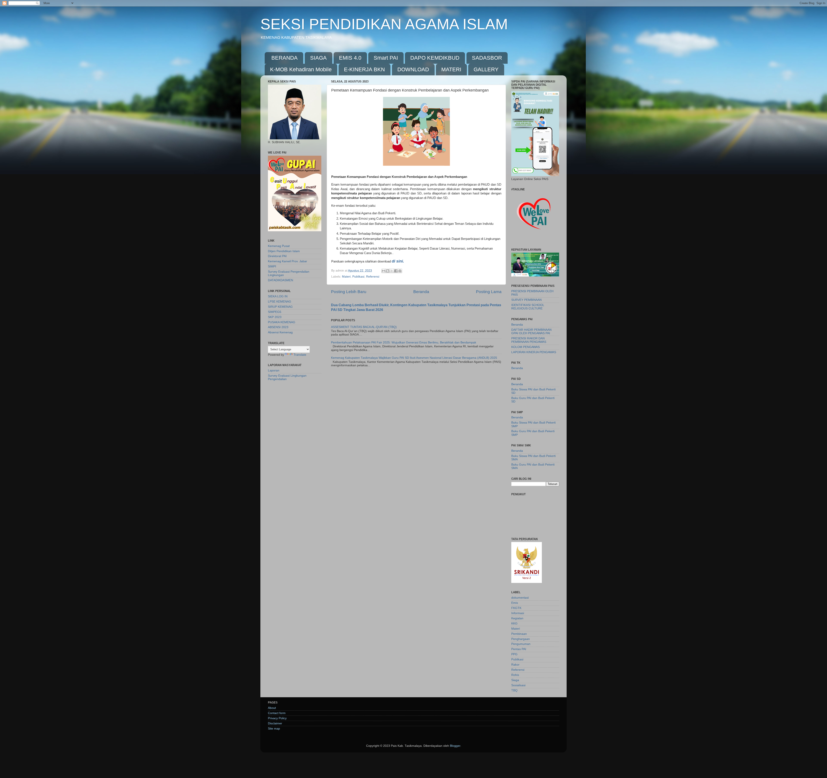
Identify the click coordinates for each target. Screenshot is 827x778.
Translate (300, 354)
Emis (514, 602)
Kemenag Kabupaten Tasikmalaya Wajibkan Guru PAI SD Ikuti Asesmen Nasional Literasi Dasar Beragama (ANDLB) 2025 (414, 357)
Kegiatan (517, 618)
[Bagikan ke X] (392, 271)
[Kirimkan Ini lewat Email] (383, 271)
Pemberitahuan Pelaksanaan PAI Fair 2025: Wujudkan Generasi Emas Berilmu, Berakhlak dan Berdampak (403, 342)
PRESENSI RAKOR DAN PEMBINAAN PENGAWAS (528, 340)
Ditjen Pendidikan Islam (284, 251)
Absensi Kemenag (280, 332)
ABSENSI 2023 (278, 327)
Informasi (517, 613)
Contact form (277, 713)
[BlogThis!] (388, 271)
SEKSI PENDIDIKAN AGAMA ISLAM (384, 24)
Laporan (273, 370)
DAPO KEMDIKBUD (434, 58)
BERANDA (284, 58)
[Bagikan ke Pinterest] (400, 271)
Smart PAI (386, 58)
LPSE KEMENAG (279, 301)
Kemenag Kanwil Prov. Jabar (287, 261)
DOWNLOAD (413, 69)
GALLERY (486, 69)
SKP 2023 (274, 317)
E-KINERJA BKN (364, 69)
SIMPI (272, 266)
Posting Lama (489, 291)
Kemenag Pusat (279, 246)
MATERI (451, 69)
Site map (274, 728)
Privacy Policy (277, 718)
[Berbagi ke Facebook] (396, 271)
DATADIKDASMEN (280, 280)
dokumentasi (520, 597)
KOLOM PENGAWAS (525, 347)
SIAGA (318, 58)
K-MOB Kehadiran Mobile (301, 69)
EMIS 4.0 (350, 58)
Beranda (421, 291)
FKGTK (516, 608)
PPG (514, 654)
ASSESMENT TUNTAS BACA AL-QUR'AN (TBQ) (364, 327)
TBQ (514, 690)
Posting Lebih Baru (348, 291)
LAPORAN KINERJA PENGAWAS (533, 352)
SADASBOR (487, 58)
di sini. (398, 261)
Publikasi (358, 276)
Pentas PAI (518, 649)
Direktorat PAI (277, 256)
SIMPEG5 (274, 312)
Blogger (455, 745)
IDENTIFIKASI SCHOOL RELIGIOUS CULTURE (527, 306)
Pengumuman (520, 644)
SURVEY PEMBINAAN (526, 299)
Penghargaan (520, 639)
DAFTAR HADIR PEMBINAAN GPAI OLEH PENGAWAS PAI (531, 331)
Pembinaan (519, 633)
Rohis (515, 675)
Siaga (515, 680)
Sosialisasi (518, 685)
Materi (346, 276)
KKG (514, 623)
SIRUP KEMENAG (280, 306)
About (272, 708)
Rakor (515, 664)
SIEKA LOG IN (278, 296)
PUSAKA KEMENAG (281, 322)
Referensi (372, 276)
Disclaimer (275, 723)
